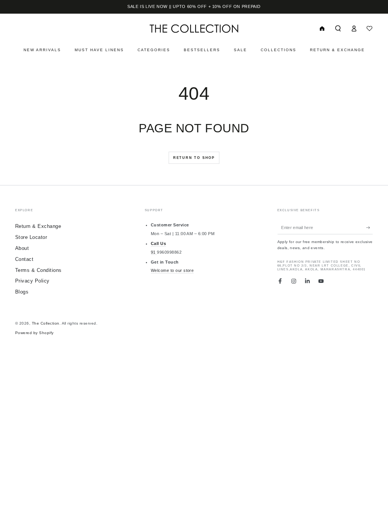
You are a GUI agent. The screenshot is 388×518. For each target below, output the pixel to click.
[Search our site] (338, 28)
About (22, 248)
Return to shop (194, 158)
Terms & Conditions (38, 270)
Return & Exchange (38, 226)
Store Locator (31, 237)
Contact (24, 259)
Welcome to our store (172, 270)
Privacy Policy (32, 281)
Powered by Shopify (34, 333)
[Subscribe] (369, 227)
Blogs (21, 292)
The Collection (45, 323)
